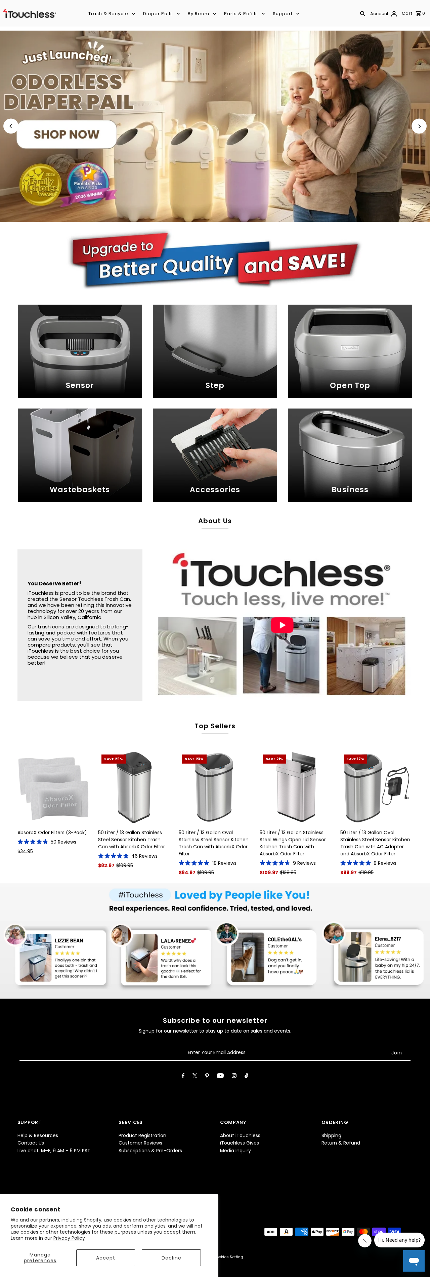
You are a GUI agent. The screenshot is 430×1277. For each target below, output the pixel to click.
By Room (198, 13)
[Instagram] (234, 1077)
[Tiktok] (246, 1077)
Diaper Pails (158, 13)
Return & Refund (340, 1142)
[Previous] (10, 126)
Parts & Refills (241, 13)
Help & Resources (37, 1135)
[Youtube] (220, 1077)
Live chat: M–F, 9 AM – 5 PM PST (53, 1150)
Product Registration (142, 1135)
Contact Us (30, 1142)
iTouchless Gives (239, 1142)
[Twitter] (194, 1077)
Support (283, 13)
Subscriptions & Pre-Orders (150, 1150)
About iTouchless (240, 1135)
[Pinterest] (207, 1077)
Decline (171, 1257)
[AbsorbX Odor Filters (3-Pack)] (53, 787)
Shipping (331, 1135)
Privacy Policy (69, 1238)
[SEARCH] (362, 13)
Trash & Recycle (108, 13)
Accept (105, 1257)
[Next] (419, 126)
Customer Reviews (140, 1142)
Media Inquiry (235, 1150)
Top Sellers (215, 726)
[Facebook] (183, 1077)
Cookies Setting (228, 1257)
